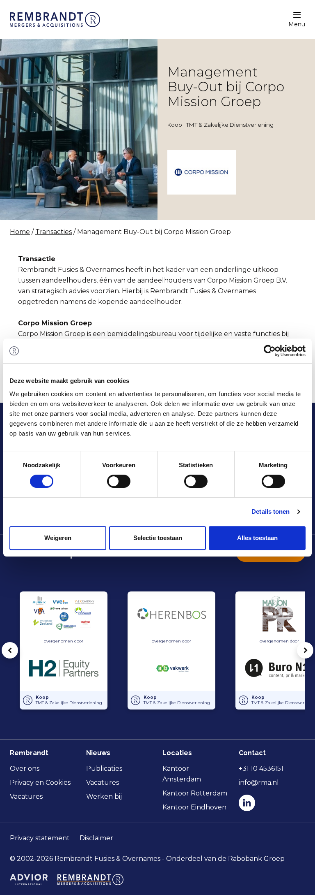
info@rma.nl (259, 782)
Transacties (53, 232)
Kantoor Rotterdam (194, 793)
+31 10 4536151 (261, 768)
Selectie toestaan (157, 537)
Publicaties (104, 768)
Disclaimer (96, 838)
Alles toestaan (257, 537)
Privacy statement (40, 838)
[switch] (118, 481)
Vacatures (26, 796)
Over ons (24, 768)
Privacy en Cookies (40, 782)
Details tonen (270, 511)
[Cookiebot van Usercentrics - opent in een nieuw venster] (270, 351)
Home (20, 232)
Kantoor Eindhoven (194, 807)
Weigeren (57, 537)
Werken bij (104, 796)
